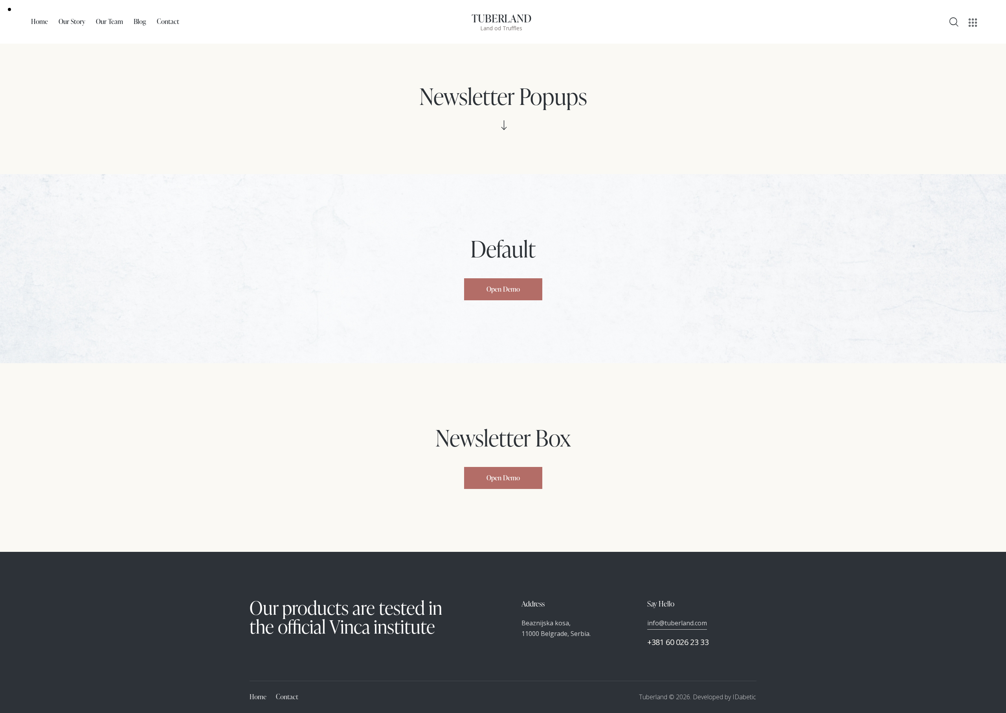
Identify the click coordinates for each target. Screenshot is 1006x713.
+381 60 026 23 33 (678, 642)
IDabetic (744, 697)
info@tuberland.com (677, 623)
